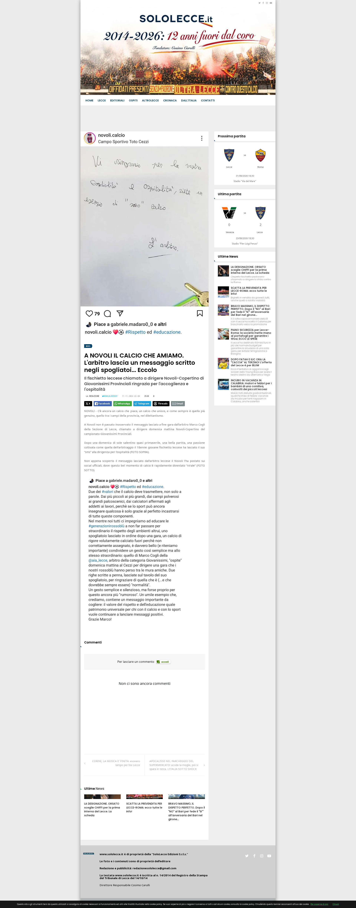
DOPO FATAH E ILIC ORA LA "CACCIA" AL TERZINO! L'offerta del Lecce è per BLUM (251, 362)
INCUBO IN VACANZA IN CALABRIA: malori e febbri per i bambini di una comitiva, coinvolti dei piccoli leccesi (251, 384)
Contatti (208, 100)
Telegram (143, 403)
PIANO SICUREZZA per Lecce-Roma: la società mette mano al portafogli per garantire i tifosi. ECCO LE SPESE (251, 334)
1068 (133, 800)
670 (174, 800)
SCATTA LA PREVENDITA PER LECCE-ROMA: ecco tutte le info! (144, 807)
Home (89, 100)
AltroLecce (150, 100)
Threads (163, 403)
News (88, 346)
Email (180, 403)
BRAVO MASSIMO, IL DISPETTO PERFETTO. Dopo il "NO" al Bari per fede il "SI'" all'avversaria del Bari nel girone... (186, 811)
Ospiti (133, 100)
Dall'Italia (189, 100)
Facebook (104, 403)
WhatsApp (124, 403)
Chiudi (336, 904)
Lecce (102, 100)
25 (90, 800)
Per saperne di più (319, 904)
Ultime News (228, 256)
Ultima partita (229, 194)
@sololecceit (111, 396)
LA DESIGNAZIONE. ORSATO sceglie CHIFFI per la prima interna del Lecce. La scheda (102, 809)
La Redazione (92, 396)
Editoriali (117, 100)
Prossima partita (231, 136)
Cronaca (170, 100)
